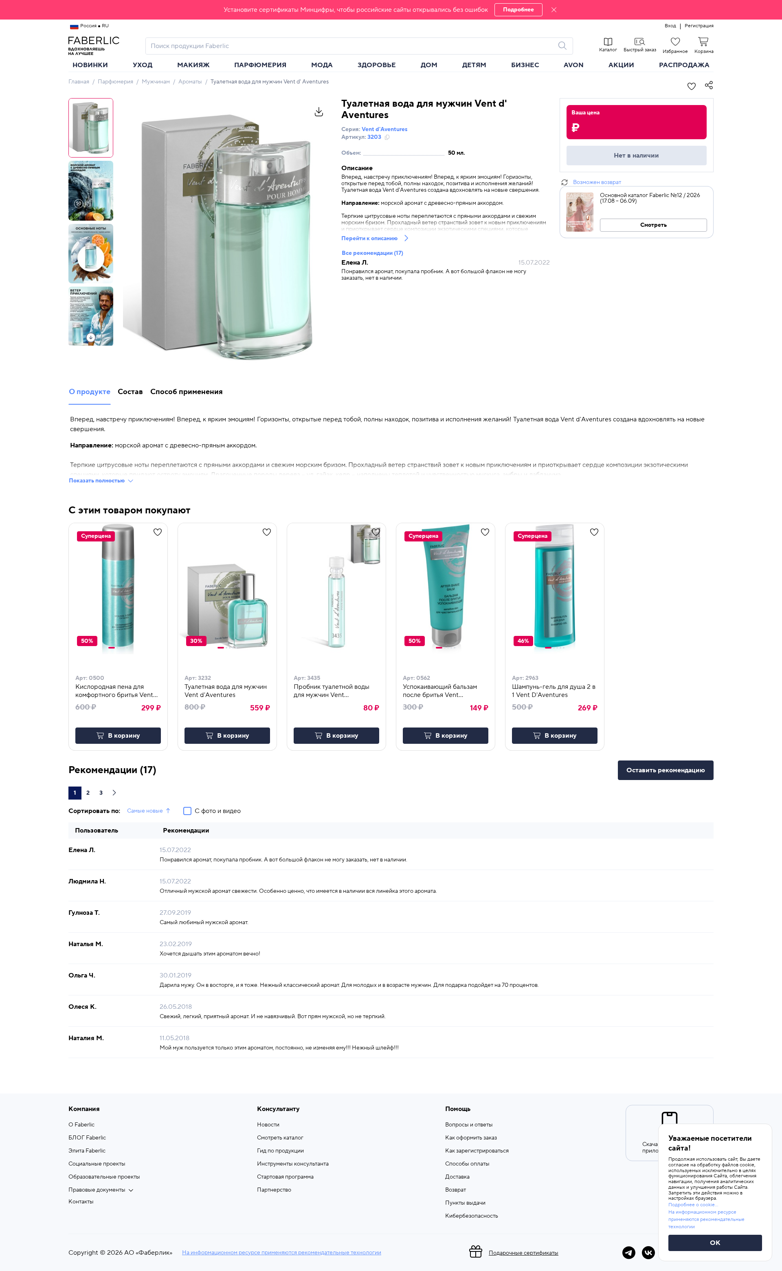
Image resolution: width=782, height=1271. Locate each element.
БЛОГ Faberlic (87, 1138)
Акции (621, 65)
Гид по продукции (280, 1151)
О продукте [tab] (89, 392)
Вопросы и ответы (469, 1125)
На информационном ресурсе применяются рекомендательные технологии (281, 1252)
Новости (268, 1125)
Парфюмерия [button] (260, 65)
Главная (78, 81)
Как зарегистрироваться (477, 1151)
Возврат (455, 1190)
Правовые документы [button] (96, 1190)
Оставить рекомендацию (665, 770)
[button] (391, 10)
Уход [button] (142, 65)
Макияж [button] (193, 65)
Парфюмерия (115, 81)
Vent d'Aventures (384, 129)
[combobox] (352, 46)
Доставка (457, 1177)
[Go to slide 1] (111, 648)
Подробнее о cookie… (693, 1205)
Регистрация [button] (699, 26)
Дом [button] (429, 65)
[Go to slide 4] (124, 648)
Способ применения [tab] (186, 392)
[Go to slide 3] (120, 648)
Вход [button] (670, 26)
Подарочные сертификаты (523, 1253)
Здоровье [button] (377, 65)
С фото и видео (218, 811)
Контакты (81, 1201)
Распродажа (684, 65)
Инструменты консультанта (293, 1164)
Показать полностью (97, 480)
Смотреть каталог (280, 1138)
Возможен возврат (597, 182)
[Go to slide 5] (127, 648)
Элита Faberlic (86, 1151)
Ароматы (190, 81)
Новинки (90, 65)
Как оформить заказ (471, 1138)
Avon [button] (574, 65)
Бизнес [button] (525, 65)
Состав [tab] (130, 392)
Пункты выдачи (465, 1203)
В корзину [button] (124, 736)
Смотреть (653, 225)
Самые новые (145, 811)
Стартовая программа (285, 1177)
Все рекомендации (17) (372, 253)
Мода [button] (322, 65)
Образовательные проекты (104, 1177)
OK (715, 1243)
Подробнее (518, 9)
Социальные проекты (96, 1164)
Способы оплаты (467, 1164)
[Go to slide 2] (117, 648)
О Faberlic (81, 1125)
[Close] (554, 10)
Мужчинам (156, 81)
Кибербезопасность (471, 1216)
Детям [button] (474, 65)
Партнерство (274, 1190)
